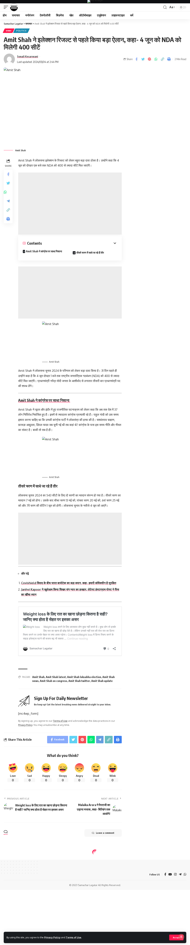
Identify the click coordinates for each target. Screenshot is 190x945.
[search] (165, 7)
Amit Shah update (102, 680)
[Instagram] (175, 874)
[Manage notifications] (181, 937)
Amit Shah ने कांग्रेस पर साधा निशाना (44, 251)
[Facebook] (165, 874)
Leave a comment (105, 833)
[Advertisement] (70, 203)
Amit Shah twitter (79, 680)
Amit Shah (38, 677)
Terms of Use (73, 937)
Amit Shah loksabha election (84, 677)
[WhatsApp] (185, 874)
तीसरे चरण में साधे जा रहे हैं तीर (90, 252)
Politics (21, 31)
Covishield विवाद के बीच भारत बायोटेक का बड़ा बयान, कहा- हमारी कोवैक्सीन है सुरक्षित (68, 583)
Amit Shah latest (56, 677)
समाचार (8, 31)
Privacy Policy (52, 937)
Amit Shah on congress (53, 680)
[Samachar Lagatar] (14, 7)
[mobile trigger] (7, 7)
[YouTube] (170, 874)
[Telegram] (180, 874)
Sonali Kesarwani (27, 56)
